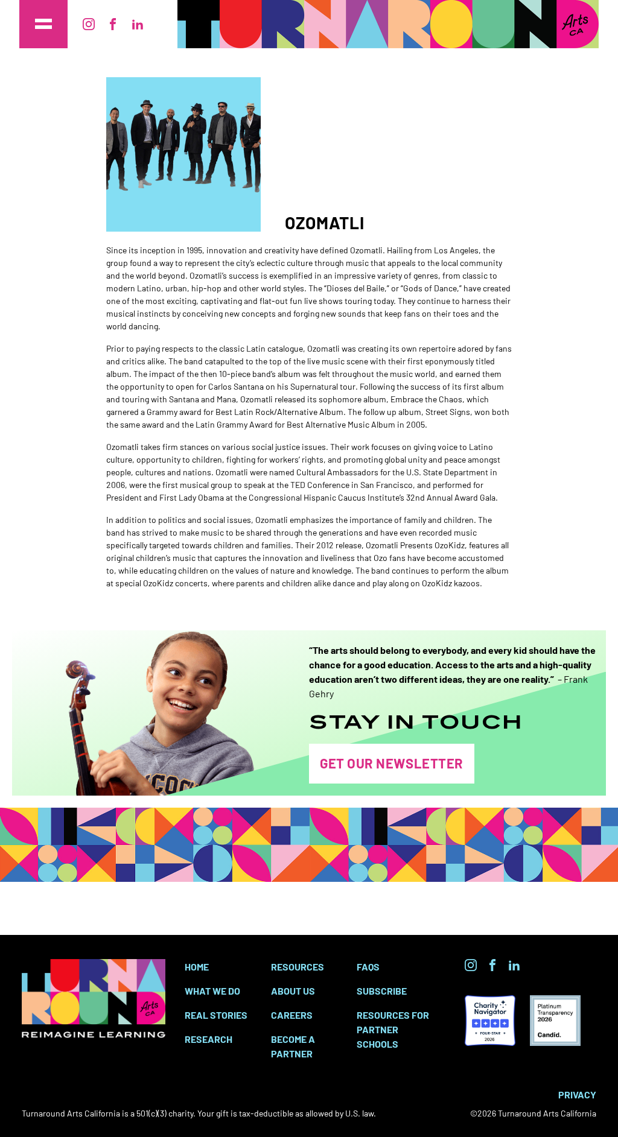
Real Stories (216, 1014)
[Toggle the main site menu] (43, 24)
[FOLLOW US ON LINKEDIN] (514, 965)
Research (208, 1038)
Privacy (577, 1094)
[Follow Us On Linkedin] (138, 24)
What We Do (212, 990)
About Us (293, 990)
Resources (297, 966)
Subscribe (382, 990)
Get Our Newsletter (392, 762)
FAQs (368, 966)
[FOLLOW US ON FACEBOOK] (492, 965)
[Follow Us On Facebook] (113, 24)
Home (197, 966)
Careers (292, 1014)
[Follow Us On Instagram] (89, 24)
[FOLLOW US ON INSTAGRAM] (471, 965)
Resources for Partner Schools (393, 1029)
